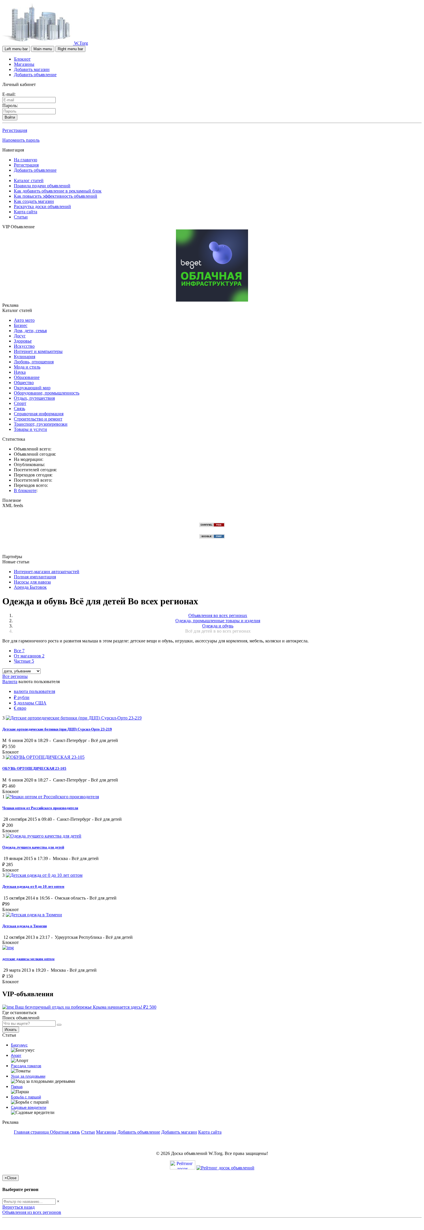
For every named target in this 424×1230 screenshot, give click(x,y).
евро (20, 708)
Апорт (16, 1055)
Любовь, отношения (34, 361)
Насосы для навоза (32, 582)
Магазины (24, 64)
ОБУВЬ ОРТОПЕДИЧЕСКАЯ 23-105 (34, 768)
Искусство (24, 346)
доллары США (30, 702)
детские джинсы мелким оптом (28, 959)
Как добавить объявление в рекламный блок (58, 190)
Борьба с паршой (26, 1097)
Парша (16, 1087)
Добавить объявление (35, 74)
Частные (24, 661)
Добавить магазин (32, 69)
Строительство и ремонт (38, 418)
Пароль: (10, 105)
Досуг (20, 335)
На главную (25, 159)
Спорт (20, 403)
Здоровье (23, 341)
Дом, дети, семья (30, 330)
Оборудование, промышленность (46, 392)
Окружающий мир (32, 387)
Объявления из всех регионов (31, 1212)
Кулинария (24, 356)
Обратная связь (65, 1132)
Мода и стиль (27, 366)
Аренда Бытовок (30, 587)
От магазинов (29, 655)
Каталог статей (29, 180)
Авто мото (24, 320)
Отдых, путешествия (34, 398)
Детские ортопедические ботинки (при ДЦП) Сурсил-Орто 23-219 (57, 729)
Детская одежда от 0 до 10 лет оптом (33, 886)
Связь (19, 408)
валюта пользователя (34, 691)
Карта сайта (25, 211)
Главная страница (32, 1132)
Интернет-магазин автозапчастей (46, 571)
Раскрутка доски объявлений (42, 206)
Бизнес (20, 325)
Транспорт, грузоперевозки (40, 424)
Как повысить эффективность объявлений (55, 196)
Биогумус (19, 1045)
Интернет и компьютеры (38, 351)
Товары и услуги (30, 429)
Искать (11, 1029)
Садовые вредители (28, 1107)
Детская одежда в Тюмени (24, 926)
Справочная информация (38, 413)
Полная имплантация (35, 576)
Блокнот (22, 59)
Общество (24, 382)
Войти (10, 117)
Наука (20, 372)
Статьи (21, 216)
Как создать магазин (34, 201)
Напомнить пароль (21, 140)
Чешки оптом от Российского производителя (40, 808)
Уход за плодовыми (28, 1076)
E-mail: (9, 94)
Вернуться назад (18, 1207)
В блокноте (25, 490)
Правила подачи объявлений (42, 185)
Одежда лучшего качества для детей (33, 847)
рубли (21, 697)
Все (19, 650)
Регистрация (14, 130)
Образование (27, 377)
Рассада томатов (26, 1066)
